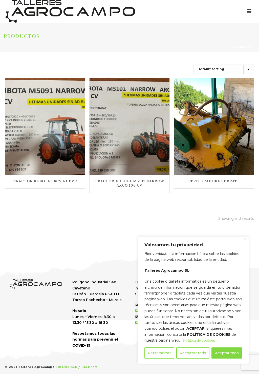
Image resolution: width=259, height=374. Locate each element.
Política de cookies (199, 340)
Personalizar (159, 353)
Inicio (225, 47)
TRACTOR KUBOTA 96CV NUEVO (45, 181)
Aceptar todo (227, 353)
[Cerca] (245, 239)
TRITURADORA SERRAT (213, 181)
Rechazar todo (193, 353)
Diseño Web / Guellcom (77, 367)
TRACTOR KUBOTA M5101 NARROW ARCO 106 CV (129, 183)
